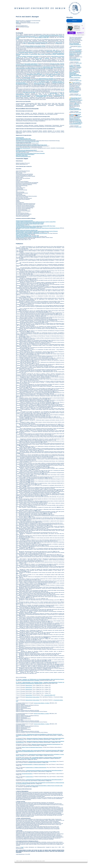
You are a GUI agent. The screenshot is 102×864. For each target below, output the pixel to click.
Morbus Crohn (50, 51)
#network (78, 65)
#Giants (80, 100)
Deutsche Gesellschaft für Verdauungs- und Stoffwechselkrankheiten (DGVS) (31, 144)
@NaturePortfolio (72, 73)
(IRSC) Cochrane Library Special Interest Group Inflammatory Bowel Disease (36, 222)
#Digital (79, 114)
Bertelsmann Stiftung (44, 81)
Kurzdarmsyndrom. (29, 776)
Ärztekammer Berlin (20, 137)
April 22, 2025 (78, 126)
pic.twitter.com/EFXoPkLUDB (75, 109)
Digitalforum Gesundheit (57, 81)
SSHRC (51, 76)
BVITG (40, 82)
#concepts (71, 87)
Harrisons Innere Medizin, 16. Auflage (41, 713)
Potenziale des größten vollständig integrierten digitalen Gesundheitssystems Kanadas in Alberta (40, 64)
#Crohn (73, 67)
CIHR (17, 76)
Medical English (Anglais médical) (32, 697)
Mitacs (38, 73)
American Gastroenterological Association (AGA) (26, 139)
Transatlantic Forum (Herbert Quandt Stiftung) (25, 154)
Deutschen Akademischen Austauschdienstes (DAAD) (51, 35)
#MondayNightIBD (77, 75)
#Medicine (71, 115)
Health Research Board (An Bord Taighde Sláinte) (26, 227)
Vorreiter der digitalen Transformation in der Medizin (28, 56)
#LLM (78, 100)
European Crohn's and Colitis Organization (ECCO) (26, 150)
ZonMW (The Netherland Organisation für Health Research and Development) (31, 233)
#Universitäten (78, 50)
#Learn (74, 82)
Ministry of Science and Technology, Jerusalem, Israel (27, 230)
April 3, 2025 (78, 95)
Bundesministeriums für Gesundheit (46, 78)
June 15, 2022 (79, 63)
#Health (79, 116)
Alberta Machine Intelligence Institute (34, 74)
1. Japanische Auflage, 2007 (49, 695)
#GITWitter (71, 75)
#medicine (71, 66)
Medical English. (29, 685)
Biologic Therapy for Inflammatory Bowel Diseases (32, 747)
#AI (79, 59)
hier (22, 847)
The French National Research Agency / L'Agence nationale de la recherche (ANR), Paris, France (35, 225)
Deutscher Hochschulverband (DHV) (23, 156)
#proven (77, 86)
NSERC (56, 72)
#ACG (78, 104)
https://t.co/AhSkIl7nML (74, 59)
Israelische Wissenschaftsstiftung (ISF (23, 235)
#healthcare (71, 91)
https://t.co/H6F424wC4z (74, 108)
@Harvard (76, 118)
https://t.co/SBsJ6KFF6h (74, 43)
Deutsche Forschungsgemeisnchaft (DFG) (24, 220)
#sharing (77, 120)
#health (70, 120)
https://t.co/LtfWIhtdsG (73, 92)
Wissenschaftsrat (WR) (41, 96)
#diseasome (75, 71)
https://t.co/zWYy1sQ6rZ (74, 74)
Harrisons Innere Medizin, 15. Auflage (41, 703)
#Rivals (77, 99)
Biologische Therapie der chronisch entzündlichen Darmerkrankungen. (46, 744)
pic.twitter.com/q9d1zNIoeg (74, 77)
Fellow (24, 42)
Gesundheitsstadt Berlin (21, 82)
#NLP (74, 99)
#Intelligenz (71, 54)
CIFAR (43, 75)
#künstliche (79, 53)
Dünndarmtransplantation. (27, 773)
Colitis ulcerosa (58, 51)
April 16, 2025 (78, 80)
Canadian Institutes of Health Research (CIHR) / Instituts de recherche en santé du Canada (34, 221)
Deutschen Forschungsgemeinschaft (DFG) (26, 36)
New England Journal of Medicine (26, 52)
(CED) (54, 50)
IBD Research (36, 232)
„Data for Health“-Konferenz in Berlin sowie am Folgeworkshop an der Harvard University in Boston (36, 79)
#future (72, 89)
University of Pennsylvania (43, 36)
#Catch (77, 82)
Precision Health (38, 58)
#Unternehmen (78, 51)
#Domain (79, 97)
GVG (35, 82)
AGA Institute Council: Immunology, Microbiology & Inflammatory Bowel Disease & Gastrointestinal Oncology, (38, 228)
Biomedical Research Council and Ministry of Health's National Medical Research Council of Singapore (37, 231)
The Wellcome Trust (20, 224)
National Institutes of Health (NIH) (41, 37)
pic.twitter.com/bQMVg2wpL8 (75, 123)
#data (74, 120)
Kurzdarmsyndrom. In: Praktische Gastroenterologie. (36, 767)
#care (79, 121)
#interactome (72, 72)
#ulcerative (79, 67)
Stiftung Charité (59, 42)
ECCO (62, 90)
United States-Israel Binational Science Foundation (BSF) (27, 236)
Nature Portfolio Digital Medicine (31, 63)
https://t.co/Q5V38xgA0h (77, 122)
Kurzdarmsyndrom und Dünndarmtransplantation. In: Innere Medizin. (42, 761)
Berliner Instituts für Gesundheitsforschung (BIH (37, 42)
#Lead (70, 83)
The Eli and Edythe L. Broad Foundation (24, 232)
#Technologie (72, 51)
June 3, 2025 (78, 112)
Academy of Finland (20, 237)
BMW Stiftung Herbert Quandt (29, 92)
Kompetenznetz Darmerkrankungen (23, 148)
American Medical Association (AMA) (23, 138)
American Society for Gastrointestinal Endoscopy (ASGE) (27, 141)
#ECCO (71, 105)
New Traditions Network (21, 151)
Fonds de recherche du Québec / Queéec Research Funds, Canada (29, 223)
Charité (17, 21)
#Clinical (72, 101)
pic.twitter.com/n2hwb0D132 (75, 44)
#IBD (70, 76)
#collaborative (78, 119)
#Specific (71, 99)
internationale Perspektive (39, 83)
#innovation (76, 91)
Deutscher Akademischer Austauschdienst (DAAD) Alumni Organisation (30, 153)
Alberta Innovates (26, 77)
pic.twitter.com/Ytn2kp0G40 (74, 60)
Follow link (74, 20)
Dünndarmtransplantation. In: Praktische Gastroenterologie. (34, 764)
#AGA (75, 104)
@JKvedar (71, 118)
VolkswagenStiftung (53, 93)
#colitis (70, 68)
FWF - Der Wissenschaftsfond (22, 234)
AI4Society (47, 58)
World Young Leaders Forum (22, 155)
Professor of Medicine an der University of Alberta (35, 45)
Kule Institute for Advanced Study (53, 74)
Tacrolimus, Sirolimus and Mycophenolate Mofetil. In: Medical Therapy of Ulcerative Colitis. (44, 785)
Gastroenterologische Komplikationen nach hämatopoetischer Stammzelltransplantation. (44, 770)
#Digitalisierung (72, 53)
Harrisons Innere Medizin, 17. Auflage (41, 723)
